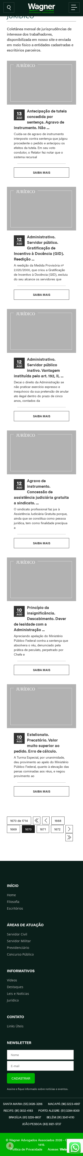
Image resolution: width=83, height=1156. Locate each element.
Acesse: (60, 1149)
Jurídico (13, 1000)
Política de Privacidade (26, 1149)
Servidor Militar (19, 941)
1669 (13, 829)
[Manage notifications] (10, 1146)
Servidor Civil (17, 934)
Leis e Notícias (18, 993)
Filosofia (13, 901)
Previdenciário (18, 947)
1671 (43, 829)
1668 (58, 820)
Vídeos (12, 980)
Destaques (15, 987)
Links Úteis (15, 1026)
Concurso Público (20, 954)
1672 (57, 829)
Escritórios (15, 908)
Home (11, 895)
